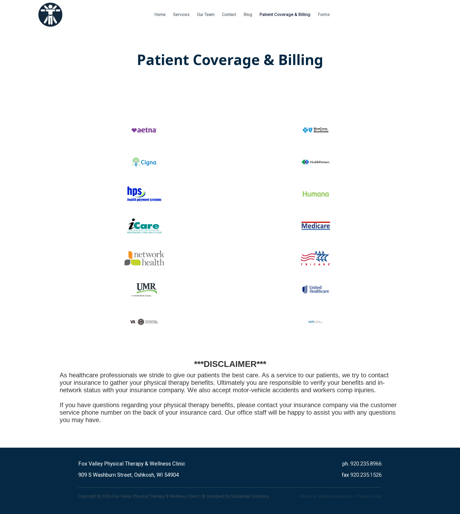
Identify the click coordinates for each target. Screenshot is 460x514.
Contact (229, 14)
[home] (50, 15)
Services (181, 14)
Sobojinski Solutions (250, 496)
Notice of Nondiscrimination (325, 496)
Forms (324, 14)
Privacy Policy (368, 496)
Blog (248, 14)
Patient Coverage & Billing (285, 14)
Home (160, 14)
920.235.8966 (366, 463)
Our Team (206, 14)
